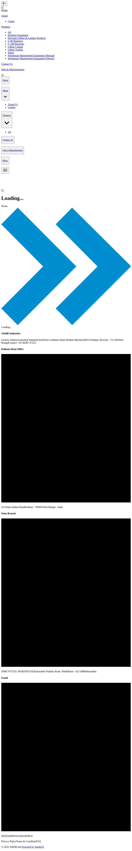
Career (11, 21)
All (9, 32)
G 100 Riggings (16, 44)
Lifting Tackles (15, 49)
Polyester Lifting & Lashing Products (27, 38)
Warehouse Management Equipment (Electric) (31, 58)
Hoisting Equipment (18, 35)
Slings (11, 52)
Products (5, 26)
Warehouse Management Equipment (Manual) (31, 55)
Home (4, 10)
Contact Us (7, 64)
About (4, 15)
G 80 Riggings (15, 41)
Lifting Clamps (15, 46)
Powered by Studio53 (33, 847)
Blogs (5, 160)
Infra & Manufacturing (12, 69)
